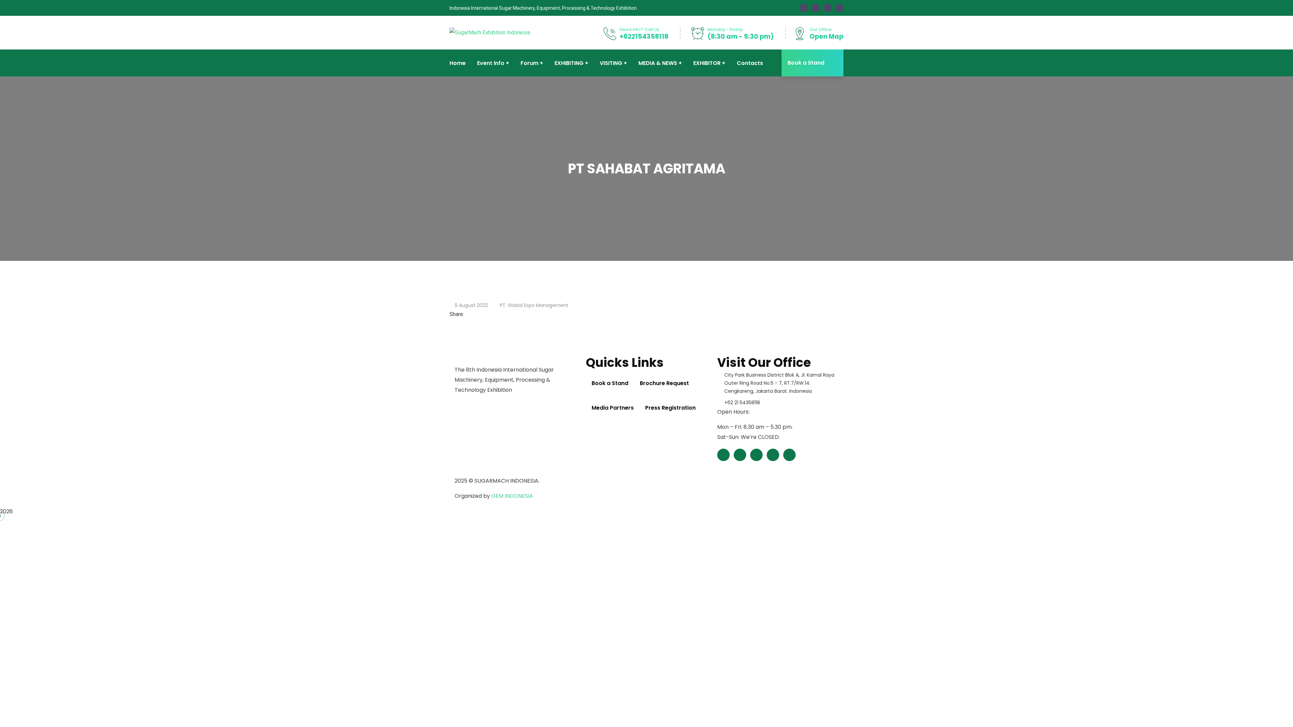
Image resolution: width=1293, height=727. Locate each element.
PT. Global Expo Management (534, 305)
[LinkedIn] (478, 314)
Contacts (750, 63)
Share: (457, 314)
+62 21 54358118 (742, 402)
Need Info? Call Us (639, 29)
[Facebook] (467, 314)
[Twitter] (473, 314)
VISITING (611, 63)
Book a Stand (806, 63)
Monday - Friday (725, 29)
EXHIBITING (569, 63)
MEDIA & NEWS (657, 63)
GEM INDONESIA (512, 496)
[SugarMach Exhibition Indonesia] (490, 32)
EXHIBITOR (707, 63)
